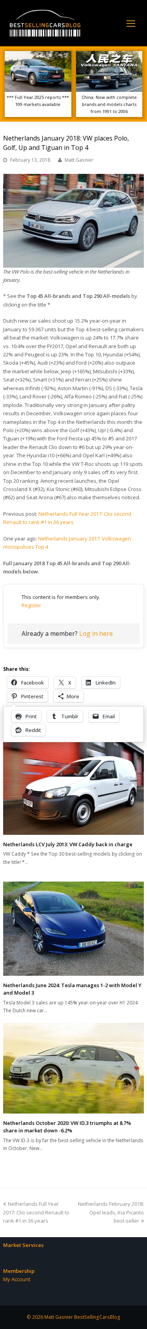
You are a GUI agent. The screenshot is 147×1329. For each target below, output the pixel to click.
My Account (16, 1279)
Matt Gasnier (79, 160)
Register (31, 605)
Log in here (96, 633)
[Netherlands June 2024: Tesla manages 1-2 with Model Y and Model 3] (73, 928)
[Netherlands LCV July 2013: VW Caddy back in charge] (73, 786)
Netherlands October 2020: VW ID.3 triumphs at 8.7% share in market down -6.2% (67, 1126)
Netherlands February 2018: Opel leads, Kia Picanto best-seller (111, 1212)
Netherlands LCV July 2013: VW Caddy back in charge (67, 844)
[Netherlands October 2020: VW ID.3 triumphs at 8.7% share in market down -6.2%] (73, 1068)
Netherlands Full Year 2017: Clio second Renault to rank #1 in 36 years (36, 1212)
